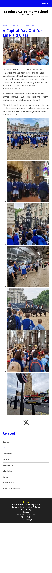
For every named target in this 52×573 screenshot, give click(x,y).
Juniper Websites (33, 507)
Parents (16, 26)
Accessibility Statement (26, 514)
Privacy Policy (26, 517)
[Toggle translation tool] (11, 3)
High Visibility (26, 509)
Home (5, 26)
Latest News (31, 26)
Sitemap (26, 512)
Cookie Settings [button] (26, 519)
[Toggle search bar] (5, 3)
